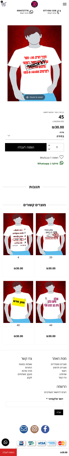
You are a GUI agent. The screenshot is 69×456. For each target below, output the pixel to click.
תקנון (29, 377)
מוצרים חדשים (59, 367)
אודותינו (62, 374)
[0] (4, 4)
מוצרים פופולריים (58, 364)
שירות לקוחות (52, 13)
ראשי (64, 370)
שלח (59, 412)
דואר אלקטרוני (54, 398)
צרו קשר (62, 377)
